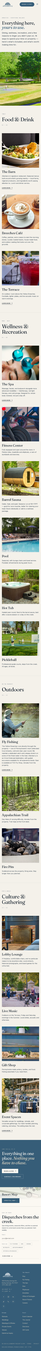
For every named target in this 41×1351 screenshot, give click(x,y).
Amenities (25, 1293)
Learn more (6, 188)
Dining (29, 1244)
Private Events (6, 1326)
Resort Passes (27, 1299)
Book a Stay (27, 4)
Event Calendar (27, 1316)
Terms (29, 1343)
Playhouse (25, 1289)
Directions (25, 1326)
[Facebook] (3, 1297)
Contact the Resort (12, 1176)
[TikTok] (3, 1301)
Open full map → (10, 1200)
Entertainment (18, 1247)
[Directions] (3, 1306)
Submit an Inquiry (7, 1333)
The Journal (26, 1320)
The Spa (25, 1283)
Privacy (36, 1343)
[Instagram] (8, 1297)
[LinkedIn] (13, 1297)
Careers (25, 1303)
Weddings (5, 1320)
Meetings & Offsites (8, 1323)
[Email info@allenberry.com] (13, 1301)
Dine (23, 1286)
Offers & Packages (10, 1251)
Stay (23, 1276)
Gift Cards (25, 1330)
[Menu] (37, 4)
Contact (25, 1323)
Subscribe (6, 1256)
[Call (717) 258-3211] (8, 1301)
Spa (22, 1244)
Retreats (6, 1247)
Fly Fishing (14, 1244)
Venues (4, 1330)
